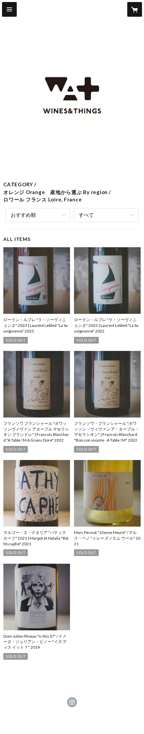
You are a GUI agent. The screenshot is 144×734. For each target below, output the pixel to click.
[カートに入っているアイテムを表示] (134, 9)
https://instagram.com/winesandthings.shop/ (72, 702)
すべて (86, 215)
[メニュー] (9, 9)
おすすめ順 (23, 215)
